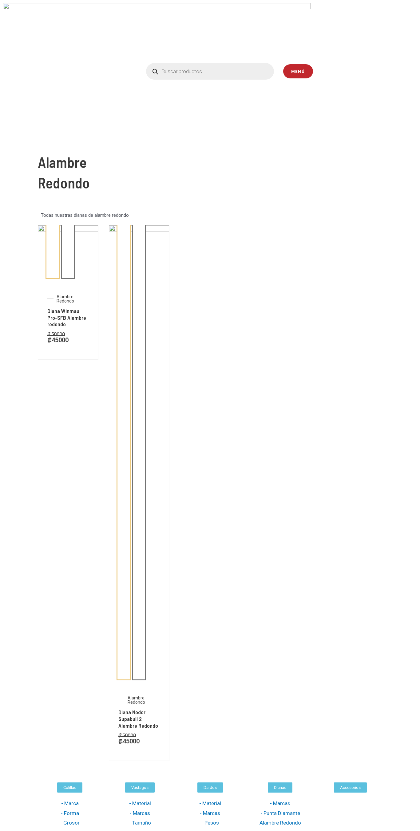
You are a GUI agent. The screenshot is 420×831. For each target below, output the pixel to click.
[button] (69, 787)
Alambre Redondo (65, 299)
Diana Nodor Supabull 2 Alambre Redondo (138, 719)
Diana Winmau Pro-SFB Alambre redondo (66, 317)
